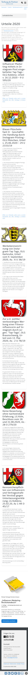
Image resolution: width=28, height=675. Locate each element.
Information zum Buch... (9, 621)
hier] (4, 101)
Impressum (6, 664)
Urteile (9, 7)
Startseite (3, 7)
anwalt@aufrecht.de (12, 657)
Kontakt (19, 664)
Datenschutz (13, 664)
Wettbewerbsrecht (17, 7)
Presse (22, 664)
